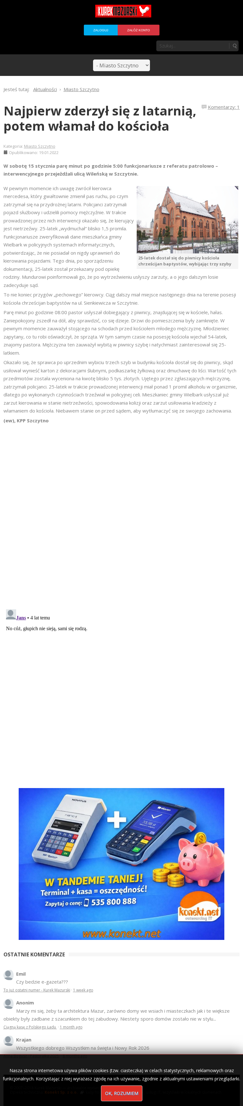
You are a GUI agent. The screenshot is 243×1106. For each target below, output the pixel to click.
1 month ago (71, 1027)
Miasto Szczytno (39, 146)
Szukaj (234, 45)
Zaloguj (100, 30)
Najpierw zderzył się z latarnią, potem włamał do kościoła (99, 118)
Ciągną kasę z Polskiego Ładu (30, 1027)
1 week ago (83, 990)
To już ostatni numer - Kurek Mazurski (36, 990)
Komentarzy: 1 (224, 107)
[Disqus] (121, 513)
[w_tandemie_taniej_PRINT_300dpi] (121, 863)
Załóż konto (138, 30)
